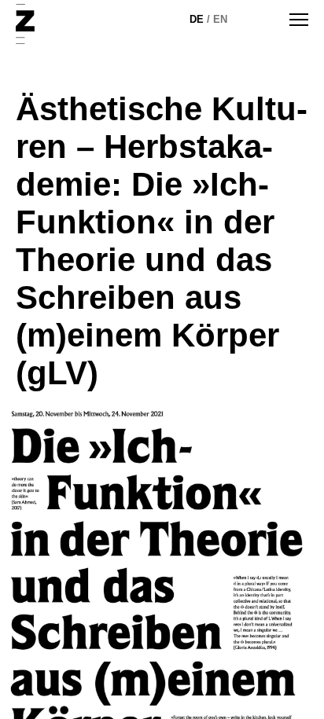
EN (220, 19)
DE (197, 19)
